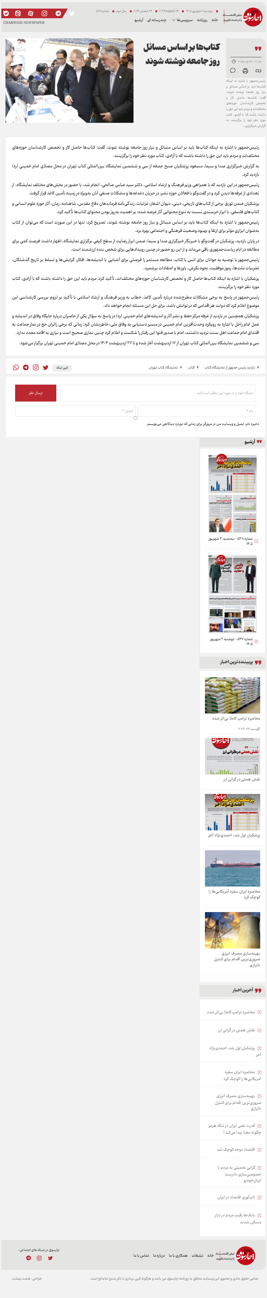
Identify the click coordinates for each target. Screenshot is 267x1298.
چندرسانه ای (156, 20)
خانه (214, 20)
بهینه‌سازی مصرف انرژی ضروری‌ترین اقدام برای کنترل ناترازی (237, 959)
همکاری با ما (178, 1256)
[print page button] (245, 71)
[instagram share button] (44, 13)
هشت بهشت (21, 1278)
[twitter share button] (72, 13)
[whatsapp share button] (16, 368)
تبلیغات (197, 1256)
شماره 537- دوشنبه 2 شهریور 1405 (231, 642)
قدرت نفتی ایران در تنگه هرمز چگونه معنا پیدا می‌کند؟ (235, 1129)
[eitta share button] (18, 13)
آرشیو (139, 20)
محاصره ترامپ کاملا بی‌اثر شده (236, 718)
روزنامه (202, 20)
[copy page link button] (258, 71)
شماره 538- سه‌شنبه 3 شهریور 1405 (231, 541)
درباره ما (159, 1256)
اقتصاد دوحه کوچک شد (236, 1150)
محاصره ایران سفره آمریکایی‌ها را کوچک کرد (234, 894)
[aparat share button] (30, 13)
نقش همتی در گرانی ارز (241, 779)
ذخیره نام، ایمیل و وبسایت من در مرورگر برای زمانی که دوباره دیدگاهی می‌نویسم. (203, 424)
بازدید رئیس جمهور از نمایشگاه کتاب (230, 367)
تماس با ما (141, 1256)
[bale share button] (6, 13)
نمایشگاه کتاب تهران (163, 367)
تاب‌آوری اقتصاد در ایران (236, 1197)
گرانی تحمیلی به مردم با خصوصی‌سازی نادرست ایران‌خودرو (239, 1174)
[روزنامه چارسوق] (243, 17)
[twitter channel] (50, 1258)
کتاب (191, 367)
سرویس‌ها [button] (185, 20)
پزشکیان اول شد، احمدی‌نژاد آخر (234, 835)
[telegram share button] (58, 13)
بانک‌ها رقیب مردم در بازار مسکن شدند (238, 1218)
